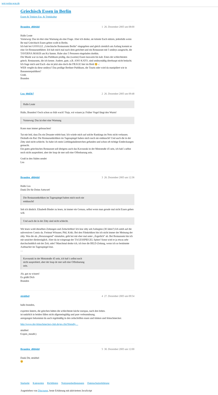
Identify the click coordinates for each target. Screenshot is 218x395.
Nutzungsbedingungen (72, 383)
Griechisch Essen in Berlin (45, 11)
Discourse (43, 390)
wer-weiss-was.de (11, 3)
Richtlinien (52, 383)
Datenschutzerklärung (98, 383)
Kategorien (38, 383)
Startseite (25, 383)
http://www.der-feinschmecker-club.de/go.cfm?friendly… (49, 324)
